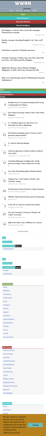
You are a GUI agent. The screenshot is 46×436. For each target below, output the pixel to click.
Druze (5, 301)
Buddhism (6, 291)
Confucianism (7, 298)
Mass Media (7, 368)
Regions (27, 10)
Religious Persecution (10, 386)
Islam (23, 14)
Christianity (7, 294)
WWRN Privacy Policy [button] (11, 433)
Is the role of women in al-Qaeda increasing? (24, 205)
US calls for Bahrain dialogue (18, 143)
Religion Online (8, 379)
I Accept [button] (35, 425)
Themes (34, 10)
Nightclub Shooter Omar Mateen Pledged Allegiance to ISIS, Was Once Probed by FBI (20, 69)
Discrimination (8, 354)
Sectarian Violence (23, 22)
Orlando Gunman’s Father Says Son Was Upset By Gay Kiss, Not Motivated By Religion (23, 59)
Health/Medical (8, 364)
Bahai (5, 287)
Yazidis (5, 333)
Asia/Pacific (7, 410)
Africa (5, 406)
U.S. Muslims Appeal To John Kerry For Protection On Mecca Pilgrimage (23, 124)
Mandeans (6, 315)
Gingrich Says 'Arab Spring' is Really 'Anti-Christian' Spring (24, 180)
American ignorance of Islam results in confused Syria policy (25, 152)
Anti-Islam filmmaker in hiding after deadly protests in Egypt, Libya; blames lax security (24, 162)
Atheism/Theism (9, 350)
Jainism (5, 308)
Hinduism (6, 305)
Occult (5, 375)
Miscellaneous (8, 372)
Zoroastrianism (8, 337)
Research (6, 389)
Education (6, 357)
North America (23, 18)
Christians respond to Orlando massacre (18, 50)
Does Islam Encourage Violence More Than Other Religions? (26, 114)
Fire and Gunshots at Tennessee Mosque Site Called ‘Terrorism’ (24, 213)
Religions (19, 10)
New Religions (8, 323)
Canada (5, 270)
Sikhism (6, 326)
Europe (5, 413)
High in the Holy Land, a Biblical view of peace (25, 222)
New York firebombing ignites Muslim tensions (25, 171)
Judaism (6, 312)
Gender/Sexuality (9, 361)
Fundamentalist (8, 249)
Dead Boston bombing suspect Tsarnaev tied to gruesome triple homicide (25, 134)
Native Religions (8, 319)
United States (7, 274)
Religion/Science (8, 382)
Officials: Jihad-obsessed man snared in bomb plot (26, 197)
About (11, 10)
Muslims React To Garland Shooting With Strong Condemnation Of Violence (26, 104)
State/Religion (8, 393)
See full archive (23, 231)
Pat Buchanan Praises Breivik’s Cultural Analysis (26, 189)
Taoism (5, 330)
